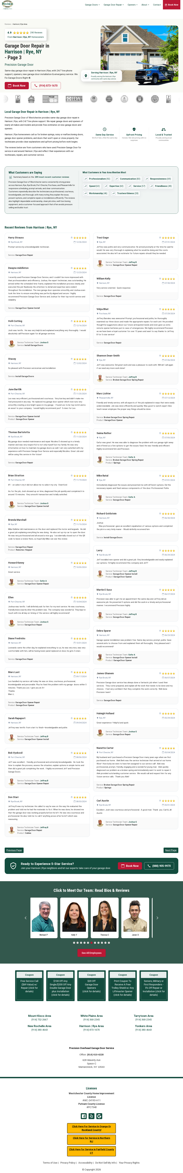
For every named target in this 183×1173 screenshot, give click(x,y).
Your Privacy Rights (129, 1162)
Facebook (84, 1116)
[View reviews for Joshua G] (11, 343)
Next (157, 918)
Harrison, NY (16, 272)
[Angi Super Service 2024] (146, 99)
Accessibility (85, 1162)
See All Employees (92, 952)
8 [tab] (98, 943)
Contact (157, 4)
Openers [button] (132, 4)
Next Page (171, 850)
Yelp (91, 1116)
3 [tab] (81, 943)
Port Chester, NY (18, 325)
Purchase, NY (105, 314)
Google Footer (99, 1116)
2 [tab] (77, 943)
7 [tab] (95, 943)
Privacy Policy (67, 1162)
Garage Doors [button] (91, 4)
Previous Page (14, 850)
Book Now (19, 85)
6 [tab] (91, 943)
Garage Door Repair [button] (113, 4)
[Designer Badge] (14, 99)
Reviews (8, 24)
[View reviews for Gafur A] (11, 582)
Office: (91, 1054)
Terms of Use (50, 1162)
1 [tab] (74, 943)
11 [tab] (109, 943)
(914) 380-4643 (39, 1029)
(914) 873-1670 (48, 85)
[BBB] (132, 99)
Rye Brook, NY (17, 242)
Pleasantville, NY (106, 398)
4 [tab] (84, 943)
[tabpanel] (45, 917)
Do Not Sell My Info (105, 1162)
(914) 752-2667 (39, 1019)
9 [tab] (102, 943)
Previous (25, 918)
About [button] (144, 4)
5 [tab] (88, 943)
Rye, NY (14, 524)
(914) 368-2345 (91, 1019)
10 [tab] (105, 943)
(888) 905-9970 (161, 865)
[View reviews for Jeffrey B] (11, 737)
